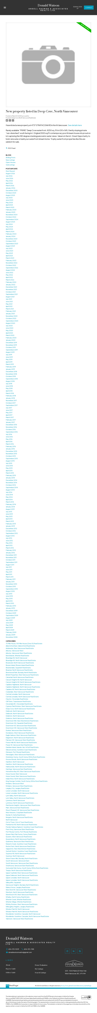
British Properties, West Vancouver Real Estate (22, 675)
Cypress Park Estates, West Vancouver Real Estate (23, 706)
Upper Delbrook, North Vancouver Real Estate (22, 875)
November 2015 (11, 454)
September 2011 (11, 562)
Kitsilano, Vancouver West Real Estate (19, 786)
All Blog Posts (10, 158)
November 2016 (11, 427)
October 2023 (11, 241)
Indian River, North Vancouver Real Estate (20, 779)
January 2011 (10, 582)
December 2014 (11, 480)
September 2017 (12, 405)
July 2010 (9, 594)
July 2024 (9, 224)
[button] (77, 7)
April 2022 (9, 277)
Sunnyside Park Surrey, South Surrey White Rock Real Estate (27, 868)
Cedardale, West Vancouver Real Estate (20, 692)
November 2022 (11, 263)
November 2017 (11, 400)
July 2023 (9, 248)
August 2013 (10, 509)
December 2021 (11, 287)
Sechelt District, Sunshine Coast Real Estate (21, 851)
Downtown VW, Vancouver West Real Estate (21, 728)
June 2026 (9, 178)
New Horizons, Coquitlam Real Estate (19, 812)
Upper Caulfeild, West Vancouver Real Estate (21, 873)
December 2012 (11, 528)
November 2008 (11, 637)
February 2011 (11, 579)
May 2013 (9, 516)
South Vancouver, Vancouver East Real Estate (22, 863)
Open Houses (11, 162)
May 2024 (9, 227)
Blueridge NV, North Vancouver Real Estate (21, 660)
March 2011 (9, 577)
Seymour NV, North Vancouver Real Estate (20, 853)
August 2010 (10, 591)
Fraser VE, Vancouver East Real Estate (19, 745)
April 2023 (9, 256)
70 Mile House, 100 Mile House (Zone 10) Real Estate (24, 643)
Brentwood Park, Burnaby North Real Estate (21, 672)
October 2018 (11, 376)
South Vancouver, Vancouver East (17, 861)
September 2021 (12, 294)
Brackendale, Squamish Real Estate (18, 668)
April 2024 (9, 229)
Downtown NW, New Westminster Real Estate (22, 721)
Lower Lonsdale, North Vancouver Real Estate (22, 793)
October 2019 (11, 347)
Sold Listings (10, 165)
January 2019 (10, 369)
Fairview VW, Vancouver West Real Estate (20, 740)
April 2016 (9, 441)
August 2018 (10, 381)
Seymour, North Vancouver (15, 856)
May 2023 (9, 253)
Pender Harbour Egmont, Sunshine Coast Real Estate (24, 827)
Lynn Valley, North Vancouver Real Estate (20, 798)
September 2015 (12, 458)
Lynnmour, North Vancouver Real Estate (19, 803)
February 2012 (11, 550)
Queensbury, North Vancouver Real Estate (20, 839)
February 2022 (11, 282)
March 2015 (10, 473)
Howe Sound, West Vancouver (16, 774)
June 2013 (9, 514)
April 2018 (9, 391)
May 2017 (9, 413)
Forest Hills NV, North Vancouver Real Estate (21, 742)
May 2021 (9, 304)
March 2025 (10, 207)
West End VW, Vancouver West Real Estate (21, 890)
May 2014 (9, 497)
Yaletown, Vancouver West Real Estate (19, 919)
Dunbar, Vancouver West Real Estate (18, 730)
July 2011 (9, 567)
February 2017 (11, 420)
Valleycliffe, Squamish (13, 882)
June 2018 (9, 386)
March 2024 (10, 231)
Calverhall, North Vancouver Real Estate (19, 677)
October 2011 (10, 560)
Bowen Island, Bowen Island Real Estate (20, 665)
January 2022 (10, 285)
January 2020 (10, 340)
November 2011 (11, 557)
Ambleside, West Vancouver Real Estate (20, 648)
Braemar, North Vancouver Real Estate (19, 670)
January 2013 (10, 526)
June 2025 (9, 200)
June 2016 (9, 437)
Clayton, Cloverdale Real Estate (17, 699)
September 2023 (12, 244)
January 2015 (10, 478)
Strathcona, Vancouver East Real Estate (20, 866)
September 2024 (12, 219)
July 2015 (9, 463)
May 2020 (9, 330)
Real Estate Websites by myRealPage (80, 985)
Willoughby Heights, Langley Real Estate (20, 907)
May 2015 (9, 468)
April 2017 (9, 415)
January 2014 (10, 507)
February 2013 (11, 524)
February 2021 (11, 311)
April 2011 (9, 574)
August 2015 (10, 461)
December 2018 (11, 371)
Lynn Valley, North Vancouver (16, 796)
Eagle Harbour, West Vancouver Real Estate (21, 735)
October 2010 (11, 586)
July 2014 (9, 492)
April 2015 (9, 471)
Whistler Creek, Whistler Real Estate (18, 899)
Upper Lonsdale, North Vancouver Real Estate (22, 880)
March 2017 (10, 417)
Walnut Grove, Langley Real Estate (18, 887)
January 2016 (10, 449)
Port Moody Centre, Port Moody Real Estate (21, 832)
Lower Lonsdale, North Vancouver (17, 791)
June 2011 (9, 570)
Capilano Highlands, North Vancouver (19, 685)
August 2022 (10, 270)
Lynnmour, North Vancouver (15, 800)
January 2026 (10, 188)
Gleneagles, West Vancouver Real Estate (20, 755)
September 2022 (12, 268)
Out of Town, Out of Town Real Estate (19, 822)
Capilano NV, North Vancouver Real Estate (20, 689)
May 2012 (9, 543)
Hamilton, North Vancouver (15, 762)
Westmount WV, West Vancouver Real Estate (21, 895)
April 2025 (9, 205)
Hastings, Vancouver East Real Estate (19, 769)
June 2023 (9, 251)
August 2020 (10, 323)
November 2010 (11, 584)
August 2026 (10, 173)
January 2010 (10, 608)
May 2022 (9, 275)
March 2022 (10, 280)
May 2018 (9, 388)
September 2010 (12, 589)
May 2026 (9, 181)
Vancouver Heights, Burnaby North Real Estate (22, 885)
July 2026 (9, 176)
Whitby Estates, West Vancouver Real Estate (21, 904)
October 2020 (11, 318)
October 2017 (11, 403)
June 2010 (9, 596)
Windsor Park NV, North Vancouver (18, 909)
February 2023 (11, 260)
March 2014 (10, 502)
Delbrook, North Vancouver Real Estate (19, 713)
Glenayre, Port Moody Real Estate (18, 752)
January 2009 (10, 635)
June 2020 (9, 328)
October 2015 (11, 456)
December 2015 (11, 451)
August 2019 (10, 352)
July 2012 (9, 538)
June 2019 (9, 357)
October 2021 (11, 292)
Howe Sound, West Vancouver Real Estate (21, 776)
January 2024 (10, 236)
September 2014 (12, 487)
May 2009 (9, 625)
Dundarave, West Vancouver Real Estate (20, 733)
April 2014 (9, 500)
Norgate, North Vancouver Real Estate (19, 817)
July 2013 (9, 512)
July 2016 (9, 434)
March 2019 (10, 364)
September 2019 (12, 350)
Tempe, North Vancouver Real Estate (19, 870)
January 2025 (10, 212)
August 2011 (10, 565)
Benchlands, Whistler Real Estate (17, 656)
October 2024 (11, 217)
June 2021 (9, 301)
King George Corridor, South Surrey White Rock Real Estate (26, 781)
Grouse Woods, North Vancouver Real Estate (21, 759)
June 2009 (9, 623)
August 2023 (10, 246)
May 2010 (9, 598)
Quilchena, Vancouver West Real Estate (20, 841)
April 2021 (9, 306)
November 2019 (11, 345)
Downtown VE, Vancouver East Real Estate (21, 726)
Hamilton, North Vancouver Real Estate (19, 764)
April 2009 (9, 627)
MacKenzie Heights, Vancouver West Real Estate (23, 805)
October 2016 (11, 429)
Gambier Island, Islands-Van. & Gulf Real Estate (22, 747)
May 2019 (9, 359)
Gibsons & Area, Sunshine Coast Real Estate (21, 750)
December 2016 (11, 425)
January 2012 (10, 553)
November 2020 (11, 316)
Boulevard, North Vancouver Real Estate (20, 663)
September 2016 (12, 432)
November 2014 (11, 483)
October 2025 (11, 193)
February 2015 (11, 475)
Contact (88, 7)
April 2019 (9, 362)
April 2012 (9, 545)
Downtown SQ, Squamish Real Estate (19, 723)
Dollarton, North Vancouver (15, 716)
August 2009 (10, 618)
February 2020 (11, 338)
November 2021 (11, 289)
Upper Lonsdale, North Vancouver (17, 878)
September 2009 (12, 615)
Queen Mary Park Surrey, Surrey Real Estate (21, 834)
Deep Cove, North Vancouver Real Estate (24, 118)
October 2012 (11, 531)
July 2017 (9, 408)
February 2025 (11, 210)
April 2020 (9, 333)
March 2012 (10, 548)
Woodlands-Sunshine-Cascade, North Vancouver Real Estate (27, 916)
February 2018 (11, 396)
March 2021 (10, 309)
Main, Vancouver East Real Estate (17, 808)
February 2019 (11, 367)
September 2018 (12, 379)
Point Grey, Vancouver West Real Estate (20, 829)
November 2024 (11, 215)
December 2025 (11, 190)
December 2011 (11, 555)
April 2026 (9, 183)
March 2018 (10, 393)
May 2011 (9, 572)
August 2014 (10, 490)
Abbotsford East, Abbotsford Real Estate (20, 646)
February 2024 (11, 234)
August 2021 (10, 297)
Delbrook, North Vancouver (15, 711)
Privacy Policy (65, 985)
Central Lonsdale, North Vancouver (18, 694)
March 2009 (10, 630)
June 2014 (9, 495)
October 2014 (11, 485)
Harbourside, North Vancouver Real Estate (20, 767)
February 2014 (11, 504)
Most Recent (10, 171)
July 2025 (9, 198)
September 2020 (12, 321)
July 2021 (9, 299)
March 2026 (10, 186)
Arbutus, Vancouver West (14, 651)
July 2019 (9, 355)
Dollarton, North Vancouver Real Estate (19, 718)
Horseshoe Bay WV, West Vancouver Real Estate (23, 771)
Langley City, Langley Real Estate (17, 788)
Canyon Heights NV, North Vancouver (19, 680)
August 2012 (10, 536)
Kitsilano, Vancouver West (15, 783)
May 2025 (9, 203)
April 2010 (9, 601)
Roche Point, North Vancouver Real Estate (20, 846)
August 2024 (10, 222)
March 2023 (10, 258)
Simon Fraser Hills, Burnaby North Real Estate (21, 858)
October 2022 (11, 265)
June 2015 (9, 466)
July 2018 (9, 384)
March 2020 (10, 335)
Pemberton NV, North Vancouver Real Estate (21, 825)
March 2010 (10, 603)
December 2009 (11, 611)
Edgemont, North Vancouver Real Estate (20, 738)
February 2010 (11, 606)
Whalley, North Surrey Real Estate (17, 897)
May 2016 (9, 439)
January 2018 (10, 398)
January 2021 (10, 314)
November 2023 (11, 239)
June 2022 (9, 273)
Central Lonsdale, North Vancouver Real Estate (22, 697)
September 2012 (12, 533)
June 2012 (9, 541)
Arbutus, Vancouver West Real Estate (19, 653)
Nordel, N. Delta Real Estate (15, 815)
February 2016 (11, 446)
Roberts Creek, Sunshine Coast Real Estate (21, 844)
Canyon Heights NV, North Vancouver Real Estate (23, 682)
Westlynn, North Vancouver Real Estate (19, 892)
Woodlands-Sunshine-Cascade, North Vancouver (23, 914)
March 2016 (10, 444)
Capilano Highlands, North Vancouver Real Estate (23, 687)
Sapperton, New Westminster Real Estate (20, 849)
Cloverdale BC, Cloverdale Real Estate (19, 704)
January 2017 (10, 422)
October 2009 (11, 613)
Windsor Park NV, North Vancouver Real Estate (22, 912)
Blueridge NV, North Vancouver (16, 658)
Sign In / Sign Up (77, 7)
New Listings (10, 160)
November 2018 (11, 374)
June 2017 (9, 410)
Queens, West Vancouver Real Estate (19, 837)
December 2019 (11, 343)
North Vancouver (12, 820)
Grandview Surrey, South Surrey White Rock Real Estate (25, 757)
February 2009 (11, 632)
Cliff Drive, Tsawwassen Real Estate (18, 701)
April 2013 (9, 519)
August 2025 (10, 195)
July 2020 (9, 326)
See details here (75, 125)
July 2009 (9, 620)
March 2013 (10, 521)
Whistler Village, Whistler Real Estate (18, 902)
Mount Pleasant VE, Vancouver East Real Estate (22, 810)
